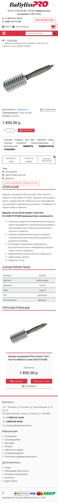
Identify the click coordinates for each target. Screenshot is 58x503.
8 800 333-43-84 (13, 21)
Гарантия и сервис (14, 449)
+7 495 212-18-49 (13, 18)
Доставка (9, 443)
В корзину (27, 130)
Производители (12, 439)
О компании (11, 436)
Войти (8, 26)
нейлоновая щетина (15, 174)
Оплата (8, 446)
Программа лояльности (17, 470)
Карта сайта (11, 480)
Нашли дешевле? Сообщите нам (21, 183)
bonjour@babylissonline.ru (19, 425)
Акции (8, 467)
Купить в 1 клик (11, 160)
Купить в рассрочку (47, 159)
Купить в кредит (29, 160)
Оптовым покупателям (16, 474)
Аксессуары (12, 40)
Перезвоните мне (45, 20)
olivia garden (11, 171)
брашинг (9, 178)
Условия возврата (14, 453)
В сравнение (49, 109)
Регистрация (22, 26)
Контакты (10, 477)
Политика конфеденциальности (21, 456)
